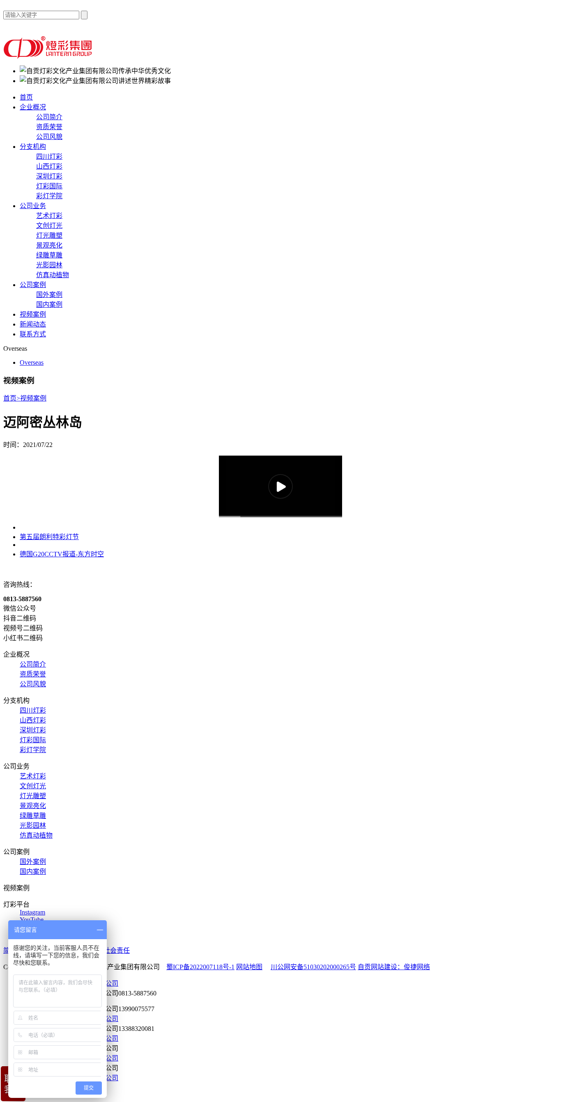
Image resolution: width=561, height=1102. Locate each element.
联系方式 (33, 334)
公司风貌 (49, 136)
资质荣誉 (49, 126)
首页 (26, 97)
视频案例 (33, 314)
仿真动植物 (52, 274)
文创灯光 (49, 225)
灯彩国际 (49, 186)
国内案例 (49, 304)
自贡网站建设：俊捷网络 (394, 966)
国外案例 (49, 294)
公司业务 (33, 205)
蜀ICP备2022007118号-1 (200, 966)
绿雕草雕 (49, 255)
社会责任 (116, 950)
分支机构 (33, 146)
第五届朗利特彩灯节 (49, 536)
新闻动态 (33, 324)
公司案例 (33, 284)
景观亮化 (49, 245)
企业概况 (33, 107)
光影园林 (49, 265)
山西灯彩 (49, 166)
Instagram (32, 912)
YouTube (32, 919)
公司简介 (49, 116)
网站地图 (249, 966)
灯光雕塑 (49, 235)
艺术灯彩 (49, 215)
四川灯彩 (49, 156)
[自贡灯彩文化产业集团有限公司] (48, 56)
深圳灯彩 (49, 176)
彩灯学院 (49, 195)
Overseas (32, 362)
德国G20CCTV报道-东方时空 (62, 554)
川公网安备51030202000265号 (313, 966)
